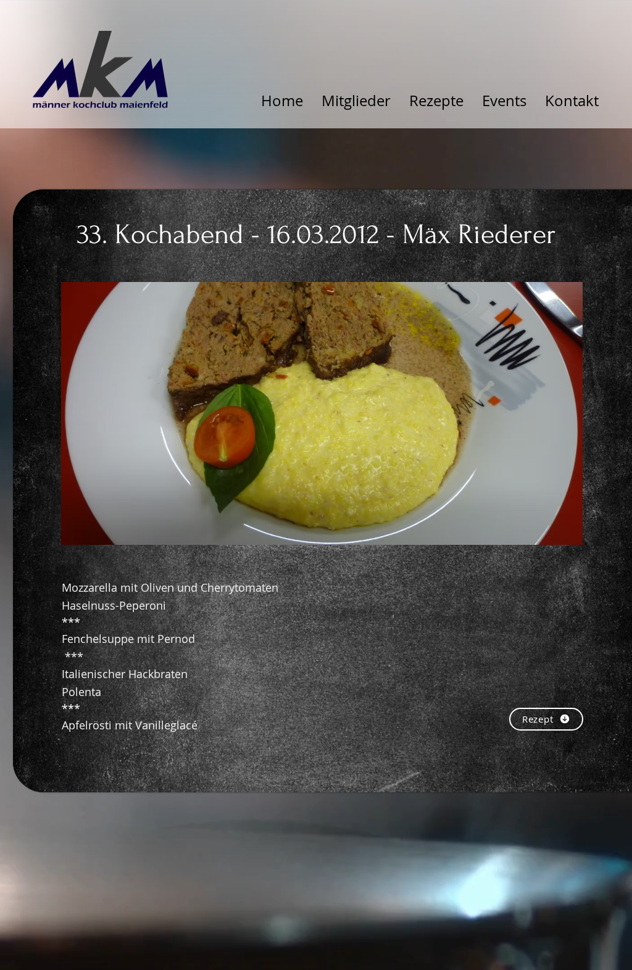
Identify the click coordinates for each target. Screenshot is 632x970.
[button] (322, 413)
